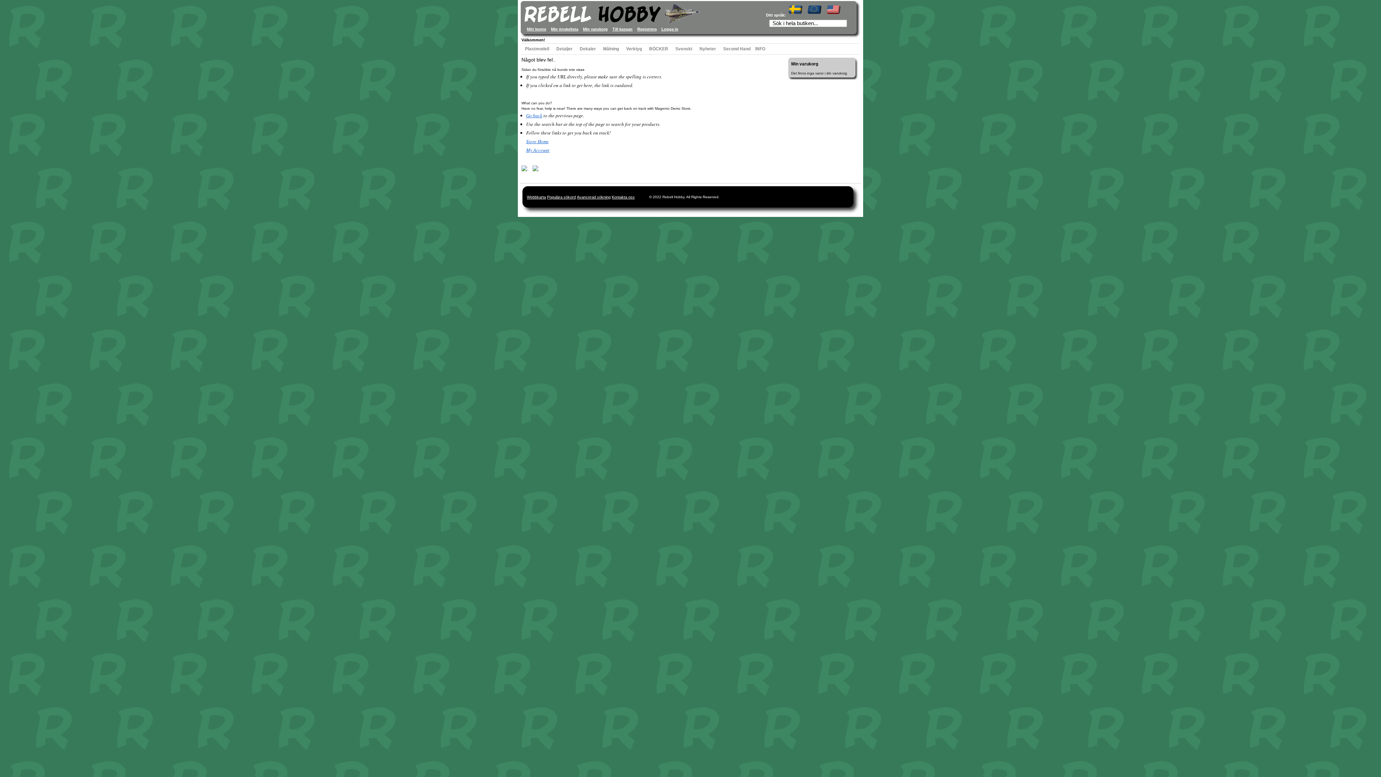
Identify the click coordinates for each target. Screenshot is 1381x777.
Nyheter (707, 48)
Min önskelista (564, 29)
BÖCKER (658, 48)
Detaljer (564, 48)
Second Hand (737, 48)
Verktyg (634, 48)
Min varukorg (595, 29)
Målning (611, 48)
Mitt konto (536, 29)
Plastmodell (537, 48)
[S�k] (844, 24)
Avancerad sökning (594, 197)
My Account (538, 150)
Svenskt (683, 48)
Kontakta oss (623, 197)
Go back (534, 115)
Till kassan (622, 29)
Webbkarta (536, 197)
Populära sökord (561, 197)
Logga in (669, 29)
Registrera (647, 29)
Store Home (537, 141)
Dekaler (588, 48)
